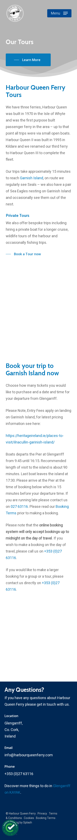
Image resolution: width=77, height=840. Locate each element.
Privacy (42, 813)
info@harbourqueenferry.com (29, 755)
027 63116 (19, 506)
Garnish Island (31, 178)
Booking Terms (45, 818)
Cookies (29, 818)
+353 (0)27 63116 (19, 774)
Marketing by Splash (19, 822)
